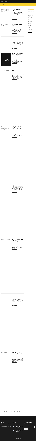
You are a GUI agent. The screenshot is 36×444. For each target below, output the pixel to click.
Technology (29, 27)
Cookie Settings (16, 438)
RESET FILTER (30, 32)
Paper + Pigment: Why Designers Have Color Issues (17, 39)
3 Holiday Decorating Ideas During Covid (17, 183)
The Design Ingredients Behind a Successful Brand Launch (19, 430)
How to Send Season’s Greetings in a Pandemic (17, 240)
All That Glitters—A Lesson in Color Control (17, 25)
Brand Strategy (30, 17)
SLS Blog (13, 26)
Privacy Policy (19, 438)
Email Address (26, 425)
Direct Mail (29, 22)
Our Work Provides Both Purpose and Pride (17, 127)
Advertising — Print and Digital (30, 16)
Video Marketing (30, 29)
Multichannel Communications (30, 25)
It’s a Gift (13, 70)
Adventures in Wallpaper (16, 352)
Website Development (30, 30)
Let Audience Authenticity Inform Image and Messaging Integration (19, 427)
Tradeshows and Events (30, 28)
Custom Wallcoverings (30, 20)
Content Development (30, 18)
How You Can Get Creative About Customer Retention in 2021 (17, 54)
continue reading (14, 19)
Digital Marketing (30, 21)
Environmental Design (30, 24)
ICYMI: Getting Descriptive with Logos (17, 10)
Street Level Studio (15, 40)
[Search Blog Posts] (33, 11)
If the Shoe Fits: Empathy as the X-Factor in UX (17, 296)
